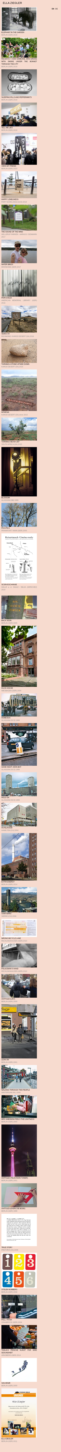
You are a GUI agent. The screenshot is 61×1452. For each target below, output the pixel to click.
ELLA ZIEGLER (12, 2)
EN (53, 14)
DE (57, 14)
